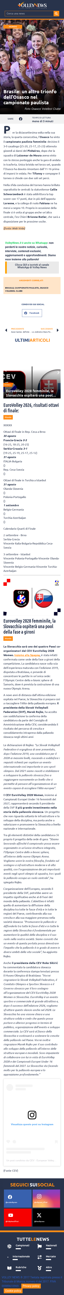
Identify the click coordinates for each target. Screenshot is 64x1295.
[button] (21, 119)
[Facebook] (10, 1197)
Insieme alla (27, 655)
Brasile (9, 287)
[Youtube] (11, 1215)
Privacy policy (31, 1286)
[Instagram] (39, 1196)
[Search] (56, 13)
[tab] (18, 1246)
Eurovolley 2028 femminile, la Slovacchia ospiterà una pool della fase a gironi (30, 395)
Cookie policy (13, 1290)
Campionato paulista (27, 287)
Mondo (13, 26)
